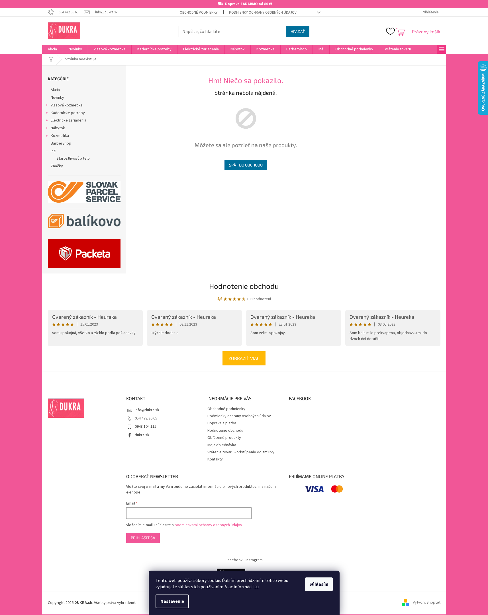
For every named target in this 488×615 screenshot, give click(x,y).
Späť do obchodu (246, 165)
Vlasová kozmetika (67, 105)
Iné (53, 151)
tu (256, 587)
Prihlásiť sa (143, 537)
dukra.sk (142, 435)
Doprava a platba (221, 423)
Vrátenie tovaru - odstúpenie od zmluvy (240, 452)
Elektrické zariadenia (68, 120)
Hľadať (298, 31)
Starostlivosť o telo (73, 158)
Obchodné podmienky (199, 12)
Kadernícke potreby (68, 113)
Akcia (55, 90)
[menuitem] (52, 49)
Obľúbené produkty (224, 438)
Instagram (254, 560)
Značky (57, 166)
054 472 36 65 (146, 418)
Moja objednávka (221, 445)
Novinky (57, 97)
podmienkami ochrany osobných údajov (208, 525)
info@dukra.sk (147, 410)
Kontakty (215, 459)
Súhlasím (318, 584)
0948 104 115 (145, 426)
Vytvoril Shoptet (426, 603)
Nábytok (58, 128)
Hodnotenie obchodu (244, 285)
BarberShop (61, 143)
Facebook (234, 560)
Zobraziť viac (244, 358)
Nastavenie (172, 601)
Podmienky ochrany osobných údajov (263, 12)
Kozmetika (60, 136)
